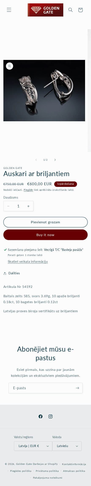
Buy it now (45, 235)
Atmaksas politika (74, 470)
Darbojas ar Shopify (45, 464)
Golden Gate (24, 464)
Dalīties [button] (14, 273)
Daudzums (10, 197)
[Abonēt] (77, 388)
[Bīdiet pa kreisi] (36, 159)
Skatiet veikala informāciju (28, 261)
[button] (9, 10)
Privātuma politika (47, 470)
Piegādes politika (21, 470)
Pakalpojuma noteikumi (47, 477)
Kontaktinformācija (74, 464)
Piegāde (28, 190)
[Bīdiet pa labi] (55, 159)
